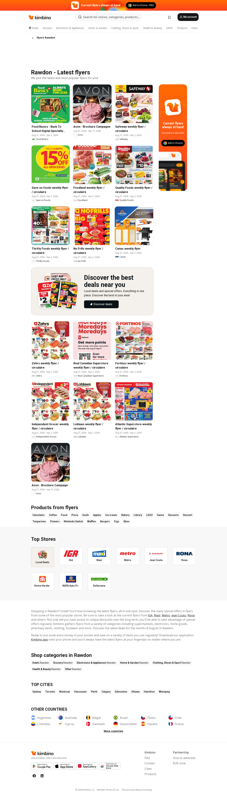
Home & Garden (97, 28)
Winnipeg (164, 691)
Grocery (47, 28)
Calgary (106, 691)
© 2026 (84, 789)
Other (169, 28)
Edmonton (121, 691)
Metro (166, 615)
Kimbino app (39, 639)
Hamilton (149, 691)
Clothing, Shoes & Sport (125, 28)
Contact (150, 763)
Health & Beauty (152, 28)
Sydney (36, 691)
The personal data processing (137, 789)
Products (182, 28)
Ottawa (135, 691)
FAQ (147, 758)
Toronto (50, 691)
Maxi (157, 615)
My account (190, 16)
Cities (194, 28)
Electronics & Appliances (70, 28)
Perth (94, 691)
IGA (150, 615)
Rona (191, 615)
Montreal (64, 691)
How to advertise (184, 758)
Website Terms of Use (108, 789)
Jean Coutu (178, 615)
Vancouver (80, 691)
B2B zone (179, 763)
